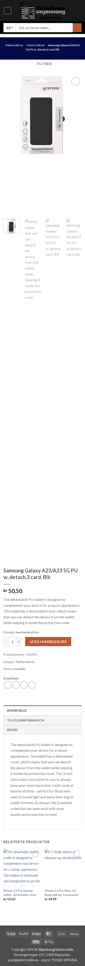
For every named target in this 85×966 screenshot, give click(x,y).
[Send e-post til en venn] (24, 685)
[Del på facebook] (7, 685)
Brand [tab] (12, 730)
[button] (7, 10)
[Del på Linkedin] (32, 685)
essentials (19, 669)
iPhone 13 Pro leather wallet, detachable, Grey (19, 893)
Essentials (11, 678)
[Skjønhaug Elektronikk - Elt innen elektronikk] (42, 11)
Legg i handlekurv (48, 642)
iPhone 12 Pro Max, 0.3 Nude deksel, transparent (62, 893)
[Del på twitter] (15, 685)
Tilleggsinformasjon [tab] (25, 720)
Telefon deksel (35, 45)
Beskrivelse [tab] (17, 710)
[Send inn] (77, 27)
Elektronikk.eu (14, 45)
